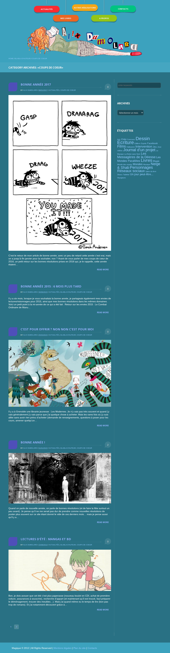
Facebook (152, 143)
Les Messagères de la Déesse (136, 155)
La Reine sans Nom (132, 154)
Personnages (141, 167)
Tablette (126, 175)
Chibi (123, 139)
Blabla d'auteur (22, 58)
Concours (131, 139)
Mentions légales (62, 648)
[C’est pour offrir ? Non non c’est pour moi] (59, 373)
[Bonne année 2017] (59, 173)
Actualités (54, 90)
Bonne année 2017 (36, 84)
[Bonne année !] (59, 478)
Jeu (155, 146)
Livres (146, 160)
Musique (146, 164)
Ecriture (125, 142)
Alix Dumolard (30, 90)
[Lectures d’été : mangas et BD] (59, 570)
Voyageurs (121, 178)
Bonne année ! (33, 442)
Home (10, 58)
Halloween (131, 147)
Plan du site (79, 648)
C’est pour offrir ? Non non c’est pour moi (57, 329)
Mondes (138, 164)
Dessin (143, 138)
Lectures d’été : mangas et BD (46, 539)
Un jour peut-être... (141, 174)
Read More (103, 269)
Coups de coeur (39, 58)
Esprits (144, 143)
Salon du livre (150, 171)
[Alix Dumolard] (85, 41)
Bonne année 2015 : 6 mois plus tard (51, 286)
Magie (156, 161)
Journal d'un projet (139, 150)
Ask (118, 139)
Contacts (92, 648)
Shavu (119, 175)
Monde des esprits (124, 164)
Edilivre (137, 143)
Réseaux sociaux (131, 171)
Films (121, 146)
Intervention (143, 146)
